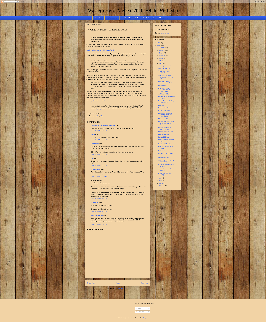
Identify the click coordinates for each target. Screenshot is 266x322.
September (162, 55)
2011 (159, 43)
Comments (140, 312)
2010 (159, 45)
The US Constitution (149, 18)
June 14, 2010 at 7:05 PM (99, 224)
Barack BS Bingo (163, 137)
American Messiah (164, 68)
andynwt (132, 318)
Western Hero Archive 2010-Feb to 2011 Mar (133, 10)
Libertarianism (163, 18)
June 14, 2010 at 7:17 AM (99, 140)
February (162, 186)
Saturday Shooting (163, 108)
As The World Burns (164, 94)
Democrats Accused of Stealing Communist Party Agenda (165, 114)
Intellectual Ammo (112, 18)
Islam (101, 116)
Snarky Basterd (96, 169)
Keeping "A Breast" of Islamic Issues (106, 29)
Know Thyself (162, 85)
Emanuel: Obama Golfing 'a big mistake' (166, 101)
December (162, 47)
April (160, 180)
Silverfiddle (95, 202)
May (160, 178)
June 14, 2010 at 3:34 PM (99, 211)
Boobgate (161, 105)
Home (89, 18)
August (161, 58)
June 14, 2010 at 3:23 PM (99, 199)
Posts (139, 308)
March (161, 183)
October (161, 53)
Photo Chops (98, 18)
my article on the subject (97, 101)
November (162, 50)
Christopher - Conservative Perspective (103, 125)
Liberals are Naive (163, 119)
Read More (100, 110)
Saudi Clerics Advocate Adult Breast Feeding (100, 50)
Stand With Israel (163, 157)
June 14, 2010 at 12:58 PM (99, 176)
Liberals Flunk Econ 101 (165, 132)
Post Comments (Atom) (122, 288)
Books (137, 18)
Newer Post (90, 283)
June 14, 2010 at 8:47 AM (99, 165)
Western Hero (165, 33)
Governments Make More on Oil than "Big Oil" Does (166, 123)
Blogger (145, 318)
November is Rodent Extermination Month (165, 82)
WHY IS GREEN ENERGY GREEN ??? (166, 161)
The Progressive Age (164, 66)
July (160, 61)
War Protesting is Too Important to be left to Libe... (165, 77)
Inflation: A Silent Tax (164, 144)
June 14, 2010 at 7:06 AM (99, 131)
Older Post (144, 283)
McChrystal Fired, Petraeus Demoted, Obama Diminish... (165, 89)
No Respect (161, 151)
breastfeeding (95, 116)
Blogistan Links (126, 18)
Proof (93, 134)
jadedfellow (95, 144)
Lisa (92, 158)
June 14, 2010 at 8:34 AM (99, 154)
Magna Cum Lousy (164, 110)
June (160, 63)
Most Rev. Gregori (97, 215)
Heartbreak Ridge (163, 134)
